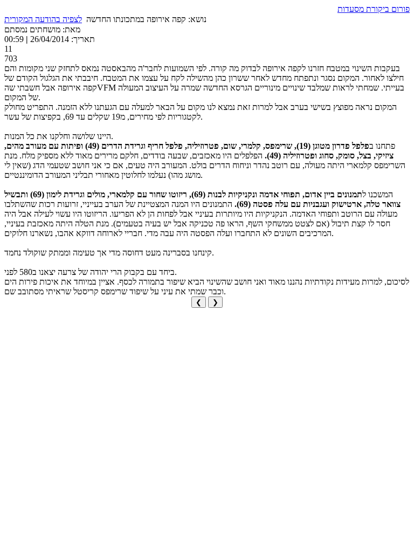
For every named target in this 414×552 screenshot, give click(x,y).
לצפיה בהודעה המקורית (43, 19)
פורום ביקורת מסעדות (373, 8)
